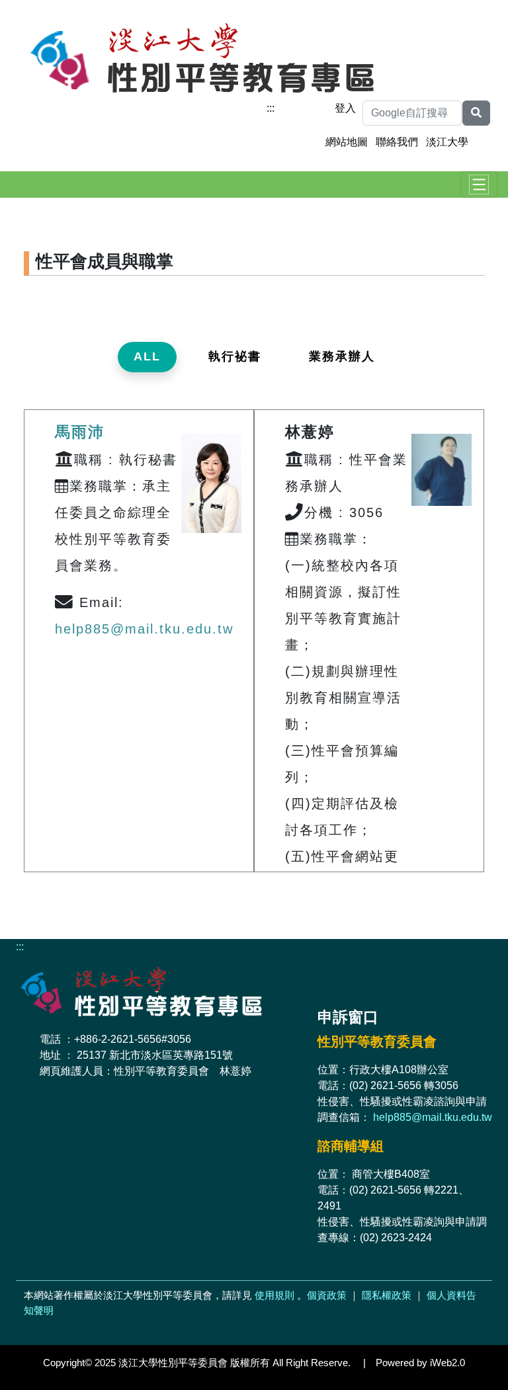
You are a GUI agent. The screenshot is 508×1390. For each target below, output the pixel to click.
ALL (147, 356)
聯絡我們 (397, 141)
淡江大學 (447, 141)
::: (271, 108)
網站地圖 (346, 141)
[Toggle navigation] (478, 184)
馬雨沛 (80, 431)
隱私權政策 (386, 1295)
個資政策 (327, 1295)
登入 (345, 108)
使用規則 (274, 1295)
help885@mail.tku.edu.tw (144, 629)
